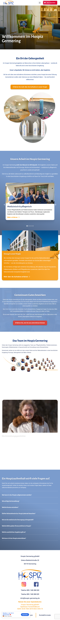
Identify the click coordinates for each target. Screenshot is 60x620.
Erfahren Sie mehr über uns (11, 461)
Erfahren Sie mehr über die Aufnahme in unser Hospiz (30, 87)
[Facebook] (36, 584)
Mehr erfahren (12, 217)
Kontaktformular (45, 615)
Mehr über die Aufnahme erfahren (16, 277)
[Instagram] (23, 584)
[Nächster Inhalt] (55, 204)
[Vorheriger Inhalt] (4, 204)
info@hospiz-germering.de (30, 598)
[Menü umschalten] (39, 3)
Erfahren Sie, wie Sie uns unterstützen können (30, 323)
